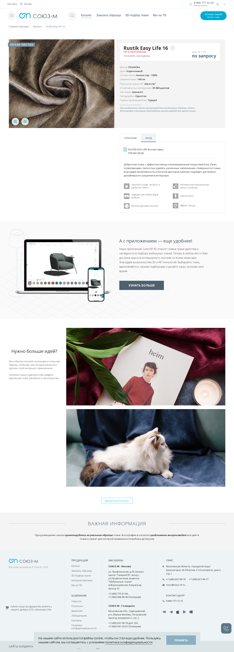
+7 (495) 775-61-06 (118, 593)
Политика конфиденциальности (84, 627)
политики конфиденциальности (128, 642)
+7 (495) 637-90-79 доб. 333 (123, 623)
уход (148, 138)
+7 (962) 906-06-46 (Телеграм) (124, 597)
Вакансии (76, 610)
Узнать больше (142, 285)
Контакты (12, 4)
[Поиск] (72, 15)
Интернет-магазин (81, 580)
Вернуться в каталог (117, 500)
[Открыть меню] (11, 15)
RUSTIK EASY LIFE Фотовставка (146, 151)
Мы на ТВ (159, 15)
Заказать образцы (108, 15)
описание (130, 138)
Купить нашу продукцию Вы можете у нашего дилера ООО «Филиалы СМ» (31, 608)
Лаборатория (79, 615)
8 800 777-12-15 (174, 600)
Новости (76, 601)
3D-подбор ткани (137, 15)
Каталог (86, 15)
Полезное (77, 606)
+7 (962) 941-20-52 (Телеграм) (124, 626)
